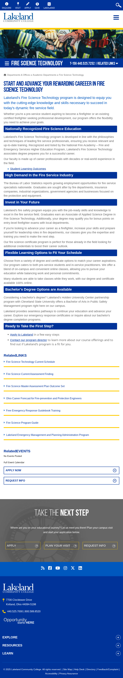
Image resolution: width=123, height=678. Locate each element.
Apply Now (13, 470)
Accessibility (51, 673)
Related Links (106, 63)
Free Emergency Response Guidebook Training (33, 410)
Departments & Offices (18, 75)
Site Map (67, 669)
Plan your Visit (57, 545)
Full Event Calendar (14, 462)
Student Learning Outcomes (28, 168)
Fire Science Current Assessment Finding (29, 374)
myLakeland (18, 19)
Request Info (15, 480)
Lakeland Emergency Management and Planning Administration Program (47, 435)
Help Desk (79, 669)
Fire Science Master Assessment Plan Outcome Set (35, 386)
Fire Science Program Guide (22, 422)
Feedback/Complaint (107, 669)
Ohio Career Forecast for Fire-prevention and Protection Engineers (44, 398)
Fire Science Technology (71, 75)
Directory (90, 669)
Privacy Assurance (68, 673)
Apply (11, 545)
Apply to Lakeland (21, 334)
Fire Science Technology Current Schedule (30, 361)
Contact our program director (28, 340)
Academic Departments (44, 75)
